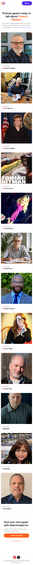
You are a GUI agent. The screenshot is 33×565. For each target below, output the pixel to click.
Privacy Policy (18, 562)
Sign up (27, 3)
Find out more (16, 540)
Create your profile (16, 535)
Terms (12, 562)
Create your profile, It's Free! (21, 27)
